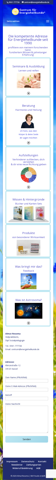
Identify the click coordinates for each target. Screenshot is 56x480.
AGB (38, 468)
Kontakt (42, 461)
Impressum (12, 461)
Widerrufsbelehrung (22, 468)
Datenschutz (27, 461)
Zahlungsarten (33, 464)
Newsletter (17, 464)
